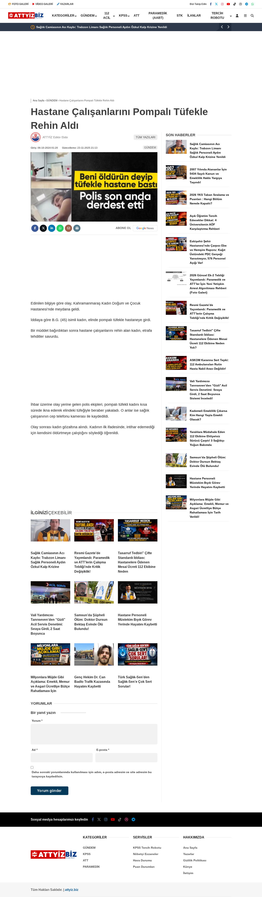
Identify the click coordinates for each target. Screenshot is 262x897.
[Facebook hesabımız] (211, 4)
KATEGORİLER (63, 15)
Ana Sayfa (190, 847)
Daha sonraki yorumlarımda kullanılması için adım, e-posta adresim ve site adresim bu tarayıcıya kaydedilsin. (92, 774)
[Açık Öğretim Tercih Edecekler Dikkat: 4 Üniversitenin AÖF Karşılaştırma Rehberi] (176, 224)
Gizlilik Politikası (194, 860)
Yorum (37, 720)
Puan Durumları (144, 866)
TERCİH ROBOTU (217, 15)
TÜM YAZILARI (145, 137)
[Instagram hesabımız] (222, 4)
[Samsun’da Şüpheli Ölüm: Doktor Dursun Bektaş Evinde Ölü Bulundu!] (94, 595)
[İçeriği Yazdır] (76, 228)
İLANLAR (194, 15)
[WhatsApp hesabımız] (252, 4)
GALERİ (20, 4)
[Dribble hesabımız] (240, 4)
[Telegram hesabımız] (246, 4)
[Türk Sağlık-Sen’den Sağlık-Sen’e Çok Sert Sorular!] (137, 657)
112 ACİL (106, 15)
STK (180, 15)
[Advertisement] (131, 64)
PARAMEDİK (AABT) (158, 15)
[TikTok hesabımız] (234, 4)
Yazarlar (188, 854)
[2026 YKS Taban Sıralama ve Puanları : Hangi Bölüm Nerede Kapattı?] (176, 203)
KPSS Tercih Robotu (147, 847)
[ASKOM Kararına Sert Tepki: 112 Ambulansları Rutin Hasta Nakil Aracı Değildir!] (176, 368)
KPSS (123, 15)
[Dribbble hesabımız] (126, 820)
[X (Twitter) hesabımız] (216, 4)
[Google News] (145, 228)
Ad (34, 749)
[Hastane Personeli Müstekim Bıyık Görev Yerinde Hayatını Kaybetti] (137, 595)
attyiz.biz (71, 889)
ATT (136, 15)
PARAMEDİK (91, 866)
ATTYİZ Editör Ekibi (55, 137)
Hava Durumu (142, 860)
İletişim (188, 873)
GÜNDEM (88, 15)
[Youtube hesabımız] (228, 4)
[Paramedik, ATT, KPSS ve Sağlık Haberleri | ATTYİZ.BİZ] (26, 17)
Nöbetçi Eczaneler (145, 854)
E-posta (102, 749)
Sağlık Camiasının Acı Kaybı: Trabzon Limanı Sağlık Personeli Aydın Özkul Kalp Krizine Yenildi (101, 27)
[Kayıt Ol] (238, 15)
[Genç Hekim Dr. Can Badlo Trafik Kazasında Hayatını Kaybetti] (94, 657)
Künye (187, 866)
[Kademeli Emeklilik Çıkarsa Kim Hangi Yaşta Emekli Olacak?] (176, 419)
